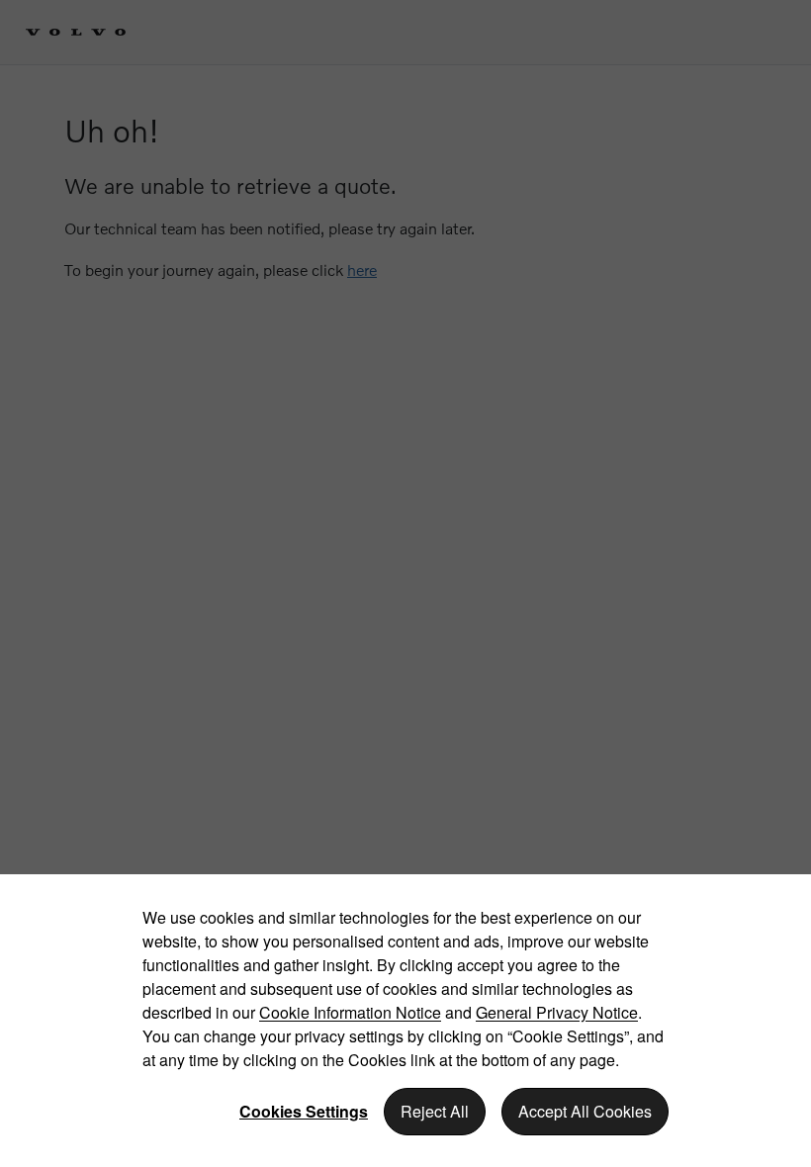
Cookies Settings (303, 1111)
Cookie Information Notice (350, 1012)
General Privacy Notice (557, 1012)
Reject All (435, 1111)
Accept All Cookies (585, 1111)
